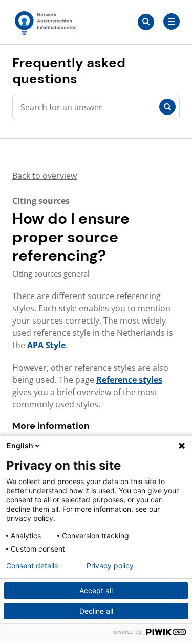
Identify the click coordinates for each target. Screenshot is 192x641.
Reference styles (129, 379)
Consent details (32, 566)
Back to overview (44, 175)
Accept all (96, 590)
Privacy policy (110, 566)
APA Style (46, 345)
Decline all (96, 611)
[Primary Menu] (171, 21)
